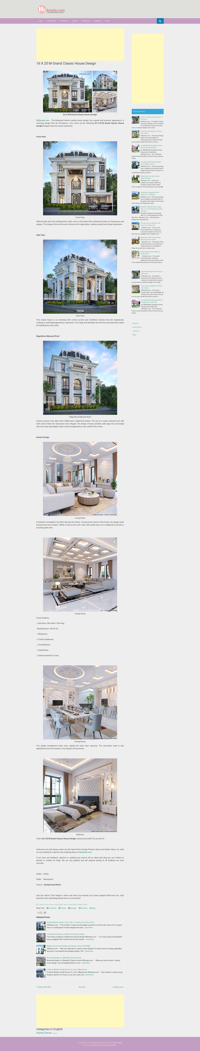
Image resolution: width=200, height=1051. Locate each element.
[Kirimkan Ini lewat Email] (38, 912)
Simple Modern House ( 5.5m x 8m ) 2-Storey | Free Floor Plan (70, 922)
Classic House (48, 904)
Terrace (55, 1033)
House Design (72, 904)
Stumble (84, 908)
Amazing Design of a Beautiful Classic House (64, 958)
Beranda (82, 987)
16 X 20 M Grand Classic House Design (66, 63)
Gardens (97, 21)
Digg (93, 908)
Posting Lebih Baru (44, 987)
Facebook (52, 908)
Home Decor (44, 1032)
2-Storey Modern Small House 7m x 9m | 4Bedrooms (67, 970)
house (65, 904)
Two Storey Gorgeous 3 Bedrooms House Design (65, 934)
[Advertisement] (80, 44)
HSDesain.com (42, 120)
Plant (107, 21)
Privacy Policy (137, 327)
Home (41, 21)
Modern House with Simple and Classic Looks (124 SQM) (68, 946)
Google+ (73, 908)
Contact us (136, 331)
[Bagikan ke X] (43, 912)
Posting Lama (118, 987)
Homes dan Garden (109, 1045)
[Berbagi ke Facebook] (45, 912)
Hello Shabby (117, 1043)
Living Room (51, 21)
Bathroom (86, 21)
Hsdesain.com (42, 849)
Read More (89, 928)
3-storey (40, 904)
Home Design (58, 904)
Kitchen (75, 21)
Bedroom (64, 21)
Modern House (82, 904)
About (134, 335)
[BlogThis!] (41, 912)
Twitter (63, 908)
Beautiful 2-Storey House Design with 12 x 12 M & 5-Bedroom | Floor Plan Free (151, 209)
